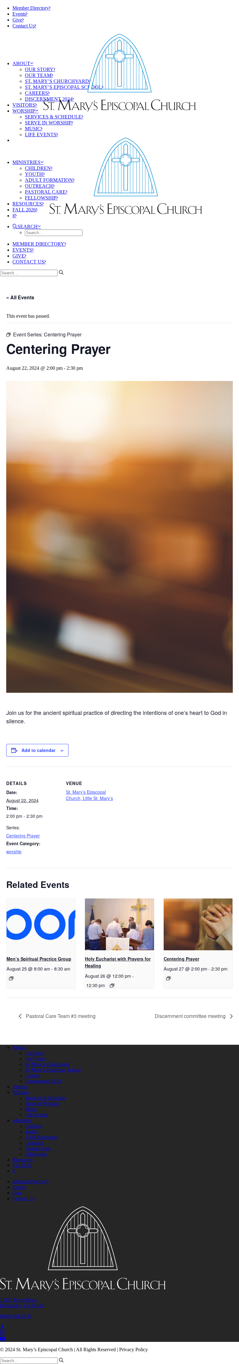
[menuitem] (125, 8)
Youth (34, 174)
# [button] (13, 215)
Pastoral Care (45, 192)
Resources (27, 203)
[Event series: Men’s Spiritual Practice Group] (11, 978)
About (21, 63)
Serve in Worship (48, 122)
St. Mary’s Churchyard (47, 1064)
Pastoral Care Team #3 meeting (60, 1015)
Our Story (39, 69)
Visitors (23, 105)
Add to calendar (38, 750)
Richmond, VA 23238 (21, 1305)
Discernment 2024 (43, 1081)
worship (13, 851)
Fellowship (40, 197)
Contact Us (23, 25)
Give (17, 19)
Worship (23, 110)
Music (33, 128)
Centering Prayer (23, 835)
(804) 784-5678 (15, 1316)
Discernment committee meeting (191, 1015)
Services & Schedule (53, 116)
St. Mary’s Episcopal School (53, 1069)
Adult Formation (41, 1137)
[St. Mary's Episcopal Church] (119, 45)
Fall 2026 (24, 209)
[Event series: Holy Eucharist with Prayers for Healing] (112, 985)
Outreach (39, 186)
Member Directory (30, 8)
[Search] (32, 272)
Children (38, 168)
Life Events (40, 134)
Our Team (38, 75)
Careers (36, 93)
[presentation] (41, 924)
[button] (26, 226)
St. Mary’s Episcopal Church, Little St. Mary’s (89, 795)
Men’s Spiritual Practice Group (39, 959)
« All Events (20, 297)
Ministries (26, 162)
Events (19, 14)
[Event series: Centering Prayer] (168, 978)
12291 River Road (18, 1300)
